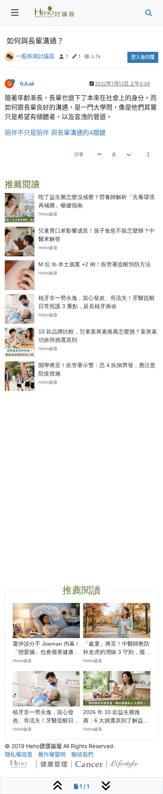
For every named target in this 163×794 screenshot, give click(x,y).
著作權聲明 (52, 754)
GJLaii (27, 84)
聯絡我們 (82, 754)
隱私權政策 (18, 754)
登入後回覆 (143, 57)
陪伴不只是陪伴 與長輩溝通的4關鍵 (55, 132)
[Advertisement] (81, 478)
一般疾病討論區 (35, 56)
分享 (78, 154)
